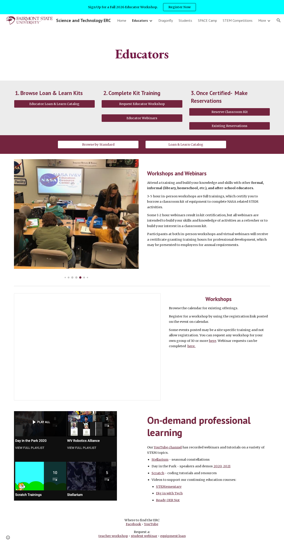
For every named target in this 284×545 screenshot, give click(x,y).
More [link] (262, 20)
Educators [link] (140, 20)
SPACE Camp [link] (207, 20)
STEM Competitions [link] (237, 20)
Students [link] (185, 20)
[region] (142, 7)
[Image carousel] (76, 219)
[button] (278, 20)
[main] (142, 53)
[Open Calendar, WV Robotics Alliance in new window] (152, 299)
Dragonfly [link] (165, 20)
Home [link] (121, 20)
